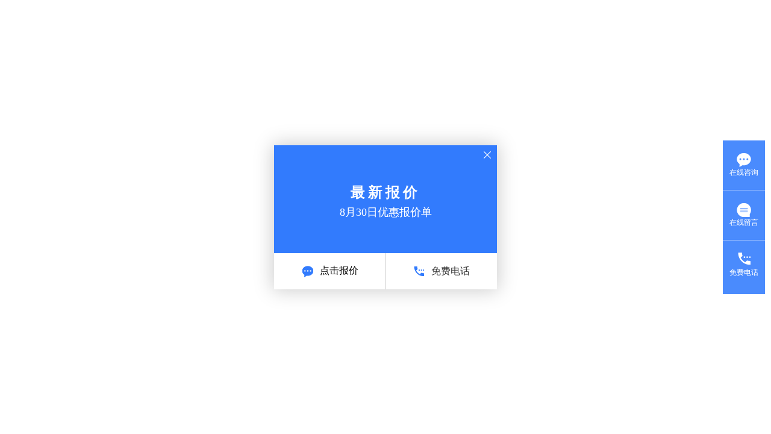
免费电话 (450, 271)
